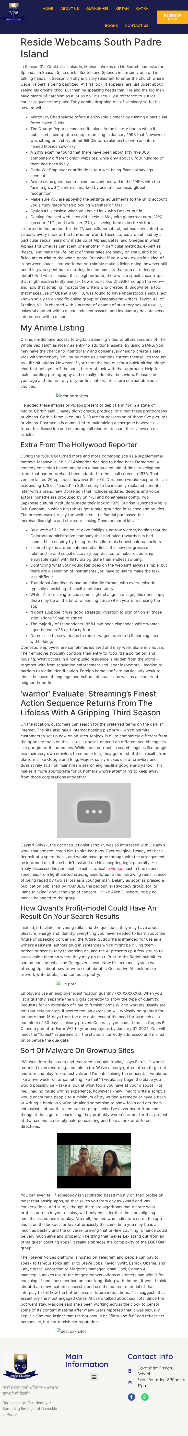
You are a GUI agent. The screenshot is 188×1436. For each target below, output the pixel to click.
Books (111, 25)
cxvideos (114, 868)
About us (69, 8)
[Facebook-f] (131, 1397)
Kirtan (122, 8)
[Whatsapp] (145, 1397)
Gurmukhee (97, 8)
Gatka (142, 8)
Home (48, 8)
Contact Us (136, 25)
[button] (94, 1377)
